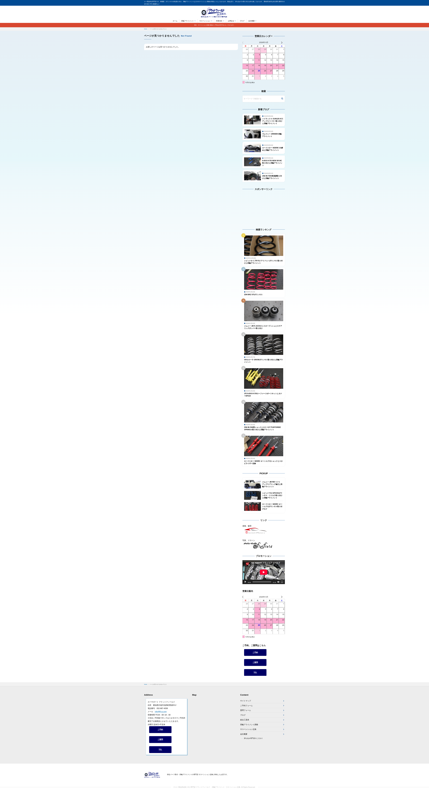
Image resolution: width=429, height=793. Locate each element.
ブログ (242, 21)
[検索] (282, 99)
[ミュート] (278, 582)
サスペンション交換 (248, 729)
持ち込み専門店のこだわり (253, 738)
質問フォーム (245, 710)
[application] (263, 572)
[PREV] (244, 42)
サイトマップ (245, 701)
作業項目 (219, 21)
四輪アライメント (187, 21)
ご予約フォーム (246, 706)
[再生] (245, 582)
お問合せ (231, 21)
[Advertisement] (256, 207)
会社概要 (251, 21)
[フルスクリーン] (282, 582)
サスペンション (204, 21)
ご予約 (255, 652)
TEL (255, 672)
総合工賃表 (244, 720)
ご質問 (255, 662)
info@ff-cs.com (161, 712)
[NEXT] (283, 42)
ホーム (175, 21)
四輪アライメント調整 (249, 725)
